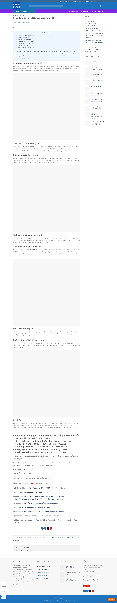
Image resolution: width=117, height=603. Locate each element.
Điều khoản (67, 1)
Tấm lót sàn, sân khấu (42, 569)
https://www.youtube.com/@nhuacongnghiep (40, 503)
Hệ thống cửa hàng (97, 11)
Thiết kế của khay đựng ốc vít (25, 37)
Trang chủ (60, 1)
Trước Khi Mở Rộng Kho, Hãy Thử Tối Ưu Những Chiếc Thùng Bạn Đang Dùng (94, 35)
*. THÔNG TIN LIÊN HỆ (22, 59)
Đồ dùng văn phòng (42, 578)
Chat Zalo (4, 591)
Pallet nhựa (16, 15)
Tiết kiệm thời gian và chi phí (25, 41)
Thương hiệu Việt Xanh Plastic (25, 43)
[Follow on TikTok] (98, 1)
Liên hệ (93, 1)
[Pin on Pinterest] (51, 528)
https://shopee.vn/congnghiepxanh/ (36, 507)
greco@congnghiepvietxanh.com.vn (34, 492)
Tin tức (87, 1)
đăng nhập (24, 550)
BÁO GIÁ (111, 599)
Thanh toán (75, 1)
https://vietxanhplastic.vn (32, 496)
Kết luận (19, 49)
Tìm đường (4, 586)
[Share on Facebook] (42, 528)
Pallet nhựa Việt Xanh (95, 580)
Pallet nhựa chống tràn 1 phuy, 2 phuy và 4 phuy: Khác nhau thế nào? (94, 43)
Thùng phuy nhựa (41, 575)
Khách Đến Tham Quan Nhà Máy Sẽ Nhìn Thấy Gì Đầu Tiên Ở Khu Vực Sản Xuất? (94, 50)
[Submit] (61, 6)
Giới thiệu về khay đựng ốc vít (25, 35)
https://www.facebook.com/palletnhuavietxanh (42, 516)
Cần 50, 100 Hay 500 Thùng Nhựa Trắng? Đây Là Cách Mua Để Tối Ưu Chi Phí (94, 23)
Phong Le (28, 22)
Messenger (3, 596)
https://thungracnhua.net (24, 499)
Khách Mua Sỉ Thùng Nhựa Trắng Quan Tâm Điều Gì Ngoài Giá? (94, 29)
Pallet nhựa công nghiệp (43, 566)
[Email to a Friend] (48, 528)
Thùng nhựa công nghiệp (43, 572)
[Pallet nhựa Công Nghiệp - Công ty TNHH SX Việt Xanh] (19, 5)
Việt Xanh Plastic (33, 250)
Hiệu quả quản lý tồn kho (23, 39)
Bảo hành (81, 1)
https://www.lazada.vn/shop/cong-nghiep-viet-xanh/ (43, 512)
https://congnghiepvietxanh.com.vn (49, 499)
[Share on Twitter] (45, 528)
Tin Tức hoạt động (73, 11)
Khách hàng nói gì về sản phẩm (25, 47)
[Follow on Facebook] (96, 1)
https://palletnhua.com (53, 496)
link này (35, 534)
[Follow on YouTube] (103, 1)
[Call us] (101, 1)
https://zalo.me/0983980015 (39, 488)
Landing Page (85, 11)
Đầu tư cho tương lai (22, 45)
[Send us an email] (99, 1)
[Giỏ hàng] (101, 6)
